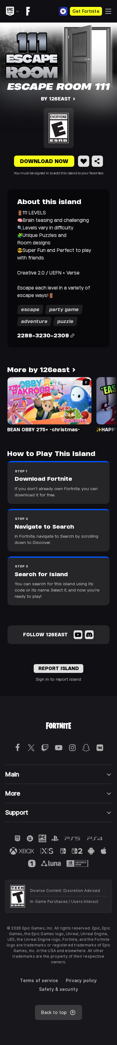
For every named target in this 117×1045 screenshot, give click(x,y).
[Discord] (89, 634)
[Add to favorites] (83, 161)
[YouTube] (78, 634)
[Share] (97, 161)
